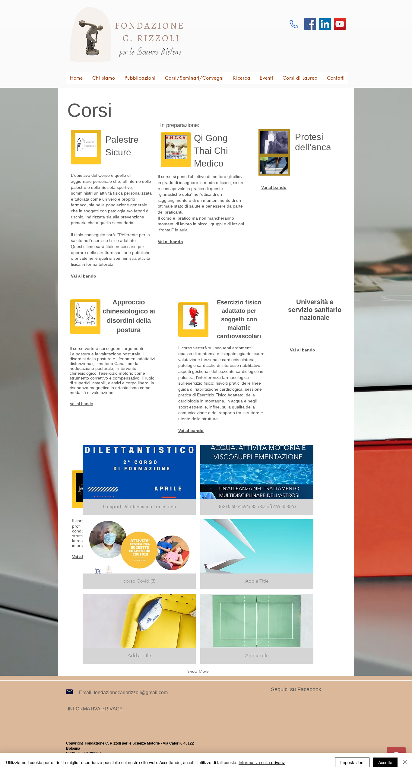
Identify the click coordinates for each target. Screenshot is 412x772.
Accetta (385, 762)
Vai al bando (81, 403)
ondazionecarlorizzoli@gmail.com (131, 692)
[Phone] (293, 24)
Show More (198, 671)
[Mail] (69, 692)
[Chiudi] (404, 762)
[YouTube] (340, 24)
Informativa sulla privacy (262, 762)
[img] (256, 480)
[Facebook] (310, 24)
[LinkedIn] (325, 24)
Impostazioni (352, 762)
